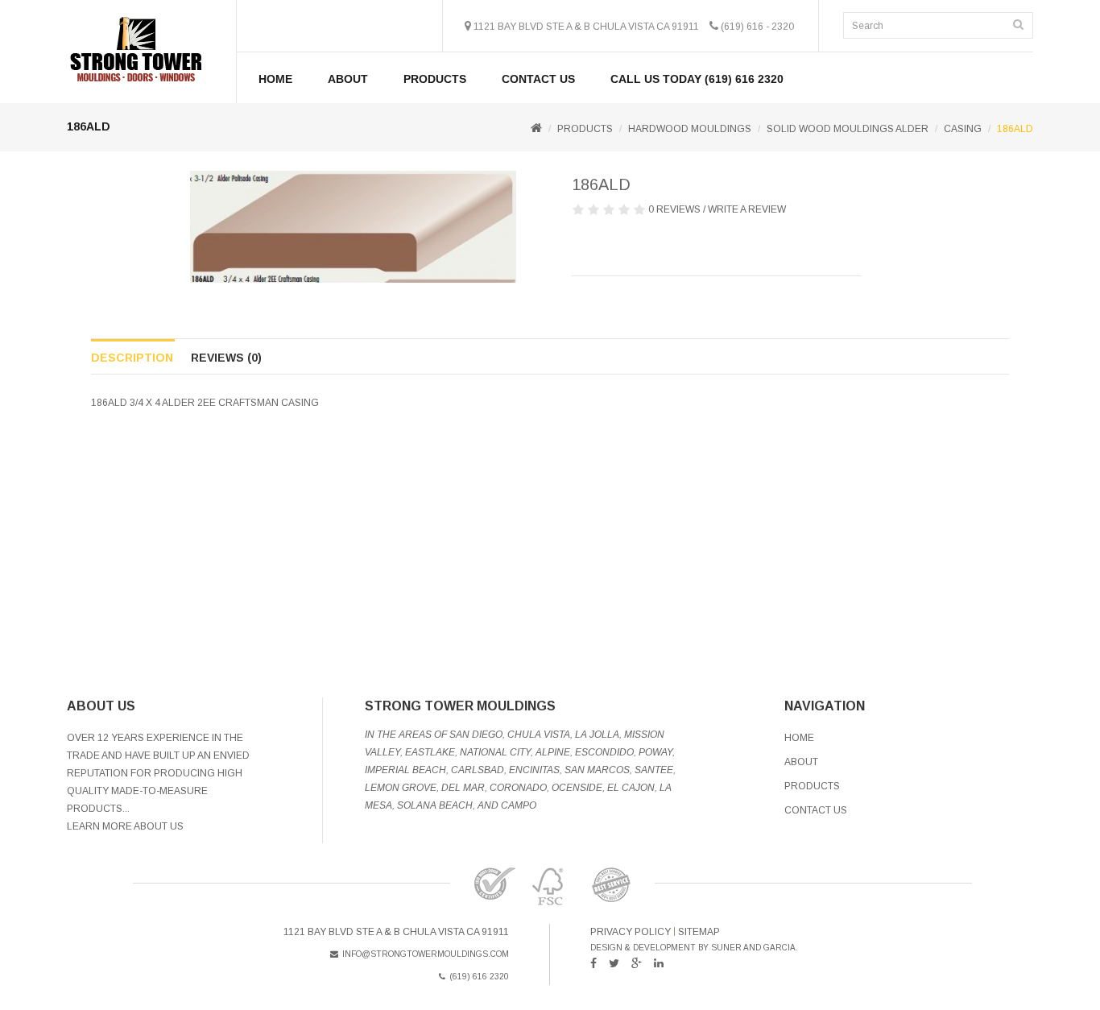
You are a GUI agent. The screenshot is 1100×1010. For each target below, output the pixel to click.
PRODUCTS (434, 78)
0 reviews (674, 209)
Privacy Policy (630, 932)
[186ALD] (353, 227)
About (348, 78)
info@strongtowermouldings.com (425, 954)
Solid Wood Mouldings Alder (847, 129)
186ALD (1015, 129)
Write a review (747, 209)
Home (275, 78)
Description (132, 357)
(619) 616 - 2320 (757, 26)
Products (812, 786)
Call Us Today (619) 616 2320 (697, 78)
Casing (963, 129)
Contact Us (538, 78)
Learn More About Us (125, 826)
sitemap (699, 932)
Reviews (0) (226, 357)
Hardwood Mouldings (689, 129)
